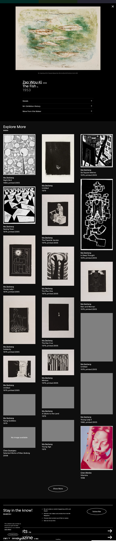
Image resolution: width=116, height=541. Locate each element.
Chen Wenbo (86, 473)
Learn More (8, 529)
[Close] (112, 6)
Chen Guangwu (9, 450)
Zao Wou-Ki (32, 82)
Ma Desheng (8, 177)
